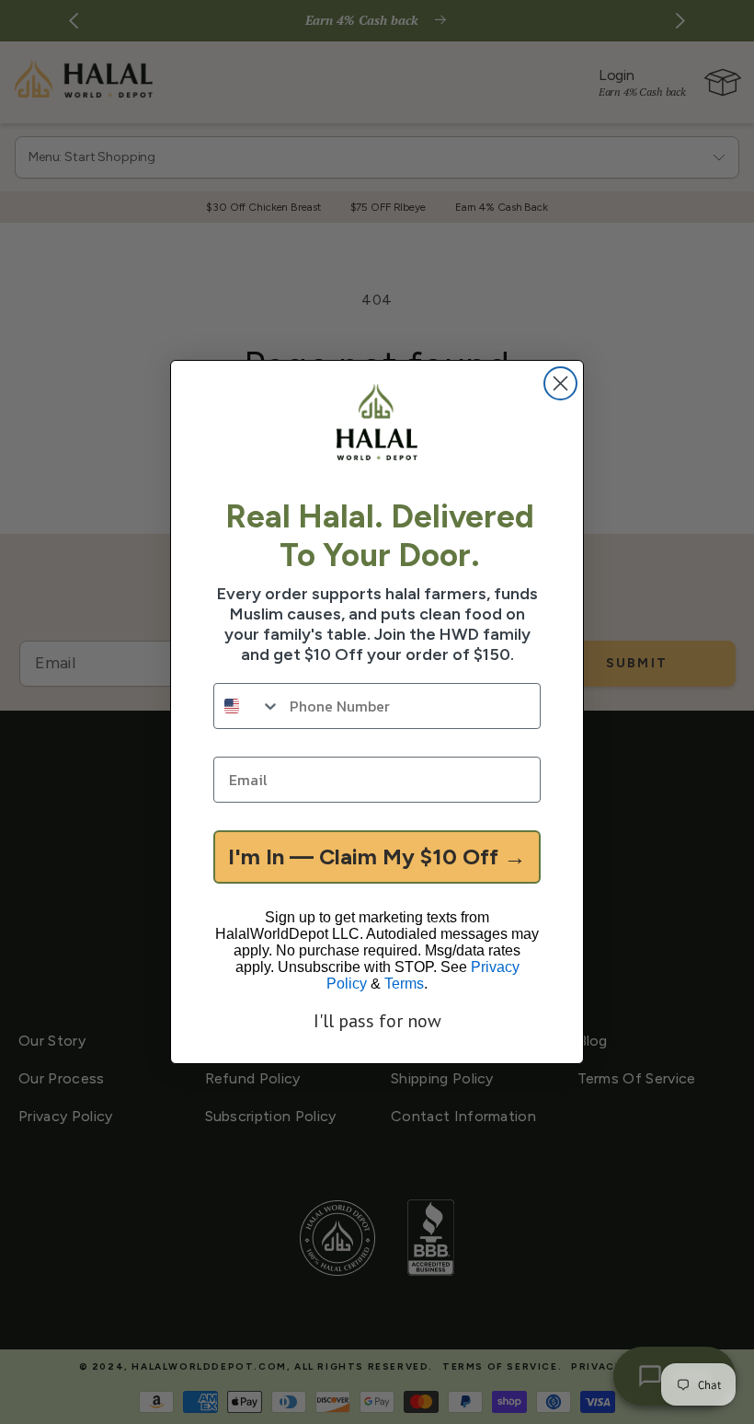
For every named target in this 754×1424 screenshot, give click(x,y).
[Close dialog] (560, 383)
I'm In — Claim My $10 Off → (377, 856)
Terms (404, 983)
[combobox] (247, 706)
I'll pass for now (377, 1021)
